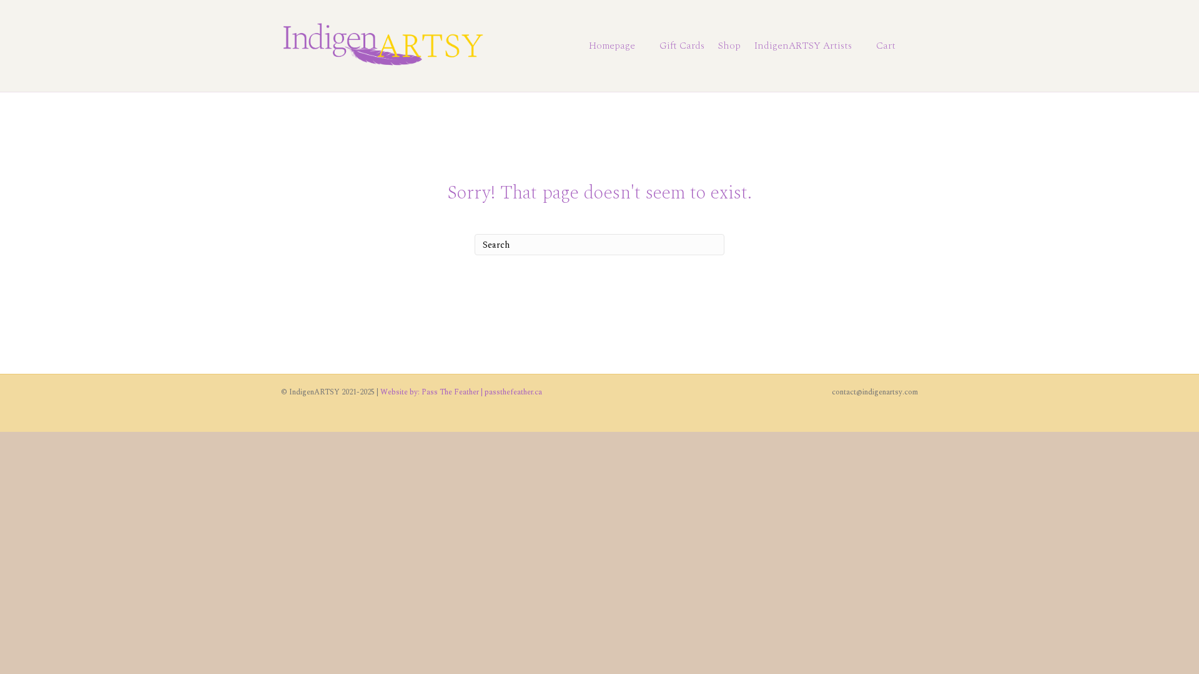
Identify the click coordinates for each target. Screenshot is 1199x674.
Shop (729, 45)
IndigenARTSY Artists (803, 45)
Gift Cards (681, 45)
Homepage (612, 45)
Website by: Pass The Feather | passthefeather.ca (461, 392)
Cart (886, 45)
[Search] (910, 46)
